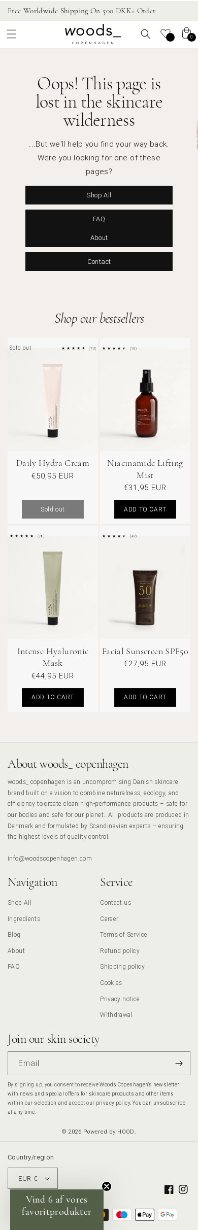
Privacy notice (120, 999)
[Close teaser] (107, 1186)
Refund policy (120, 950)
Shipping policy (122, 966)
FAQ (99, 219)
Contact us (115, 902)
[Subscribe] (179, 1063)
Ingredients (24, 918)
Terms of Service (123, 934)
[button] (12, 34)
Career (109, 918)
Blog (14, 934)
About (99, 237)
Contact (99, 261)
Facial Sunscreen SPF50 (145, 651)
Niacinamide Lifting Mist (145, 468)
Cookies (111, 982)
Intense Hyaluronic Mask (53, 656)
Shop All (98, 195)
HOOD (126, 1131)
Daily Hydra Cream (52, 462)
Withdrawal (116, 1014)
